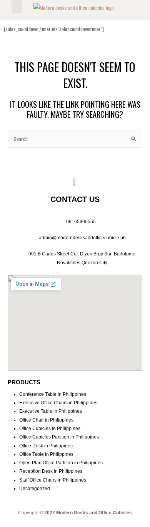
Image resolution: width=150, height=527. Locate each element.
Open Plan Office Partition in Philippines (61, 462)
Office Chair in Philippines (46, 420)
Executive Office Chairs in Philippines (58, 402)
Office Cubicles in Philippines (49, 428)
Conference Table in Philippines (52, 394)
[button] (17, 6)
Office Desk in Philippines (46, 446)
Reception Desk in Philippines (50, 471)
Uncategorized (34, 488)
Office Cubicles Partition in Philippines (59, 437)
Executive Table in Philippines (50, 411)
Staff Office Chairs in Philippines (52, 480)
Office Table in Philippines (46, 454)
